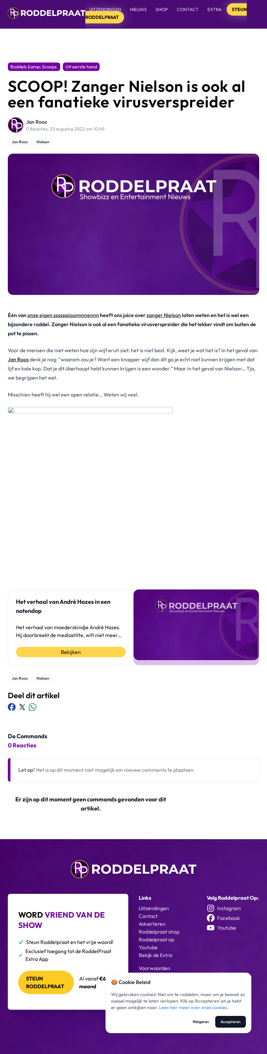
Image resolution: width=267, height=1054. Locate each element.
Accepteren (230, 1021)
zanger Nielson (164, 315)
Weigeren (200, 1021)
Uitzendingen (105, 9)
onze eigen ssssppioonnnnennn (63, 315)
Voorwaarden (154, 968)
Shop (162, 9)
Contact (188, 9)
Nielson (42, 141)
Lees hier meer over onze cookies (193, 1007)
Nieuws (138, 9)
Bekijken (71, 652)
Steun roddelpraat (45, 982)
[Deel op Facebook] (12, 707)
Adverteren (152, 924)
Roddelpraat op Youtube (156, 943)
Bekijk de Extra (155, 955)
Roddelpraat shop (159, 931)
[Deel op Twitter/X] (22, 707)
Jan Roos (36, 121)
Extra (215, 9)
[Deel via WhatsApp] (32, 707)
